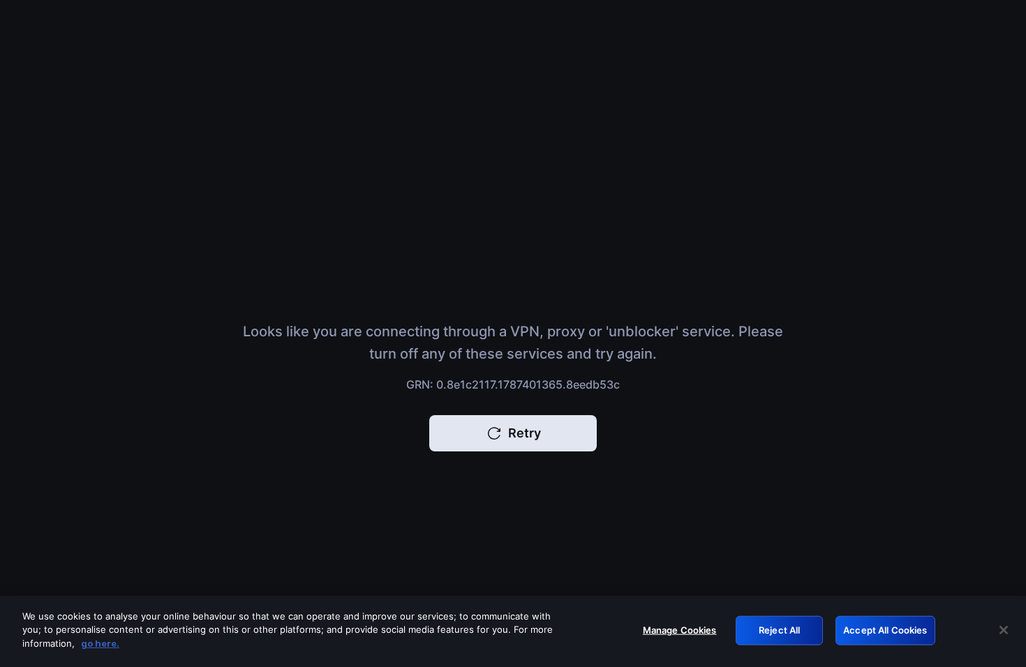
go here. (100, 643)
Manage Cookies (680, 630)
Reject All (779, 630)
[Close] (1003, 630)
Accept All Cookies (885, 630)
